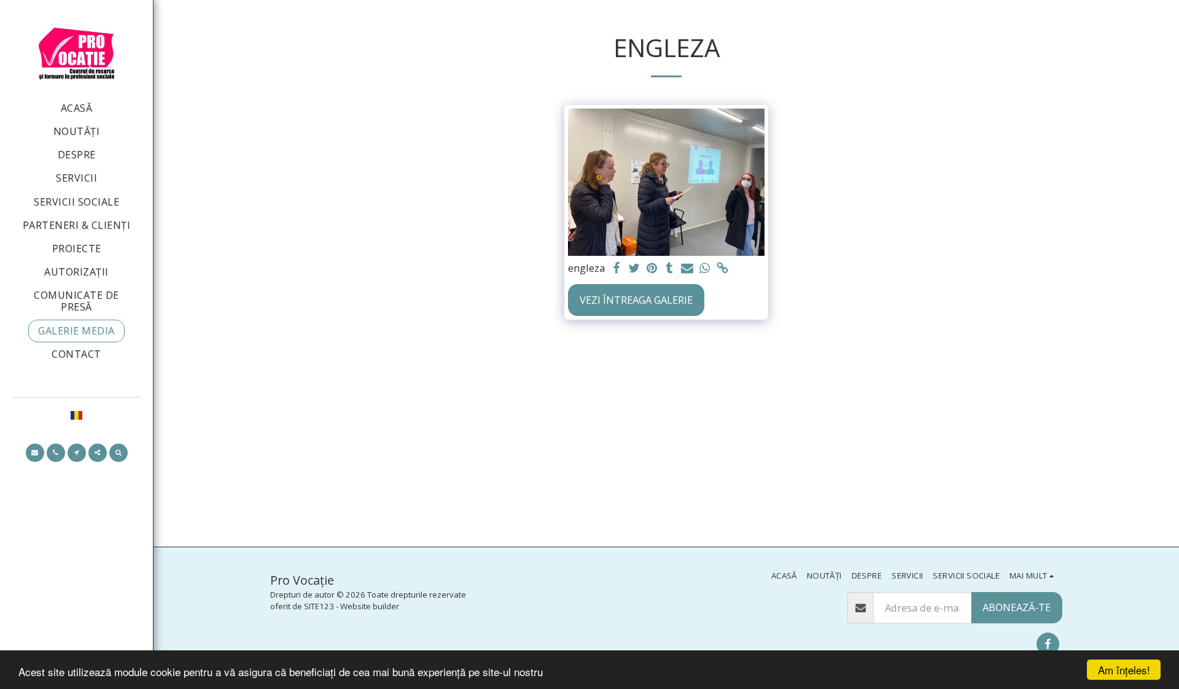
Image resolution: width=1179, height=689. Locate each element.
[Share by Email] (687, 268)
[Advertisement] (666, 436)
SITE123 (319, 606)
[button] (35, 453)
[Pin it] (651, 268)
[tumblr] (669, 268)
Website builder (369, 606)
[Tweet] (634, 268)
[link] (723, 268)
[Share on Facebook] (616, 268)
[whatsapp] (705, 268)
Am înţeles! (1124, 669)
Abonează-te (1016, 607)
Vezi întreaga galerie (636, 300)
